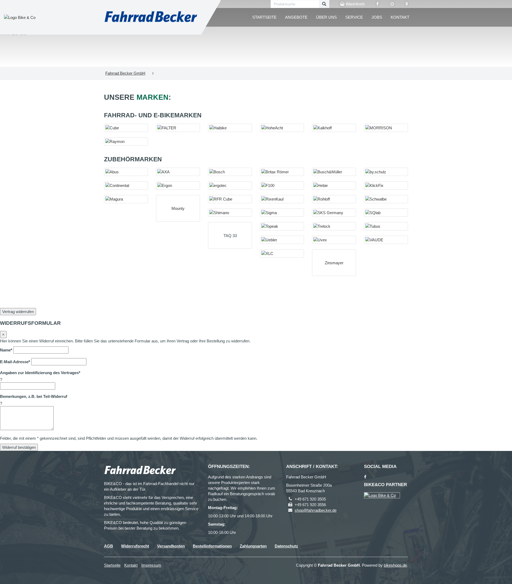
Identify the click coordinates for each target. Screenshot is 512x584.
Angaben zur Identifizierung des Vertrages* (40, 372)
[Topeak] (282, 226)
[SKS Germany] (334, 212)
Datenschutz (286, 546)
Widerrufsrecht (135, 546)
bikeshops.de (395, 565)
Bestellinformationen (212, 546)
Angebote (296, 17)
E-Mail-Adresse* (15, 361)
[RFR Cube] (230, 199)
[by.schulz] (386, 172)
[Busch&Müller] (334, 172)
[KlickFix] (386, 185)
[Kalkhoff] (334, 128)
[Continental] (126, 185)
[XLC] (282, 253)
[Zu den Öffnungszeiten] (392, 4)
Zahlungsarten (253, 546)
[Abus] (126, 172)
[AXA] (178, 172)
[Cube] (126, 128)
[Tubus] (386, 226)
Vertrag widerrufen (18, 311)
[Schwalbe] (386, 199)
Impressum (151, 565)
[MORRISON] (386, 128)
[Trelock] (334, 226)
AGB (108, 546)
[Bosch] (230, 172)
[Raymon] (126, 141)
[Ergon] (178, 185)
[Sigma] (282, 212)
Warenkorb (355, 4)
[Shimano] (230, 212)
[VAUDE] (386, 240)
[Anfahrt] (407, 4)
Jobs (376, 17)
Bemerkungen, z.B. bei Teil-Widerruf (33, 396)
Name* (6, 350)
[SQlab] (386, 212)
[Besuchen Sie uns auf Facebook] (377, 4)
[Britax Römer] (282, 172)
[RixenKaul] (282, 199)
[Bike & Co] (382, 495)
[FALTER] (178, 128)
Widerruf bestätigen (19, 447)
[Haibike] (230, 128)
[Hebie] (334, 185)
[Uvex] (334, 240)
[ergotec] (230, 185)
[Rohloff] (334, 199)
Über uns (326, 17)
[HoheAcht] (282, 128)
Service (354, 17)
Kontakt (400, 17)
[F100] (282, 185)
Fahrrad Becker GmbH (125, 73)
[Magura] (126, 199)
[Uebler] (282, 240)
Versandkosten (171, 546)
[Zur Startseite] (150, 17)
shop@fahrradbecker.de (316, 510)
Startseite (264, 17)
